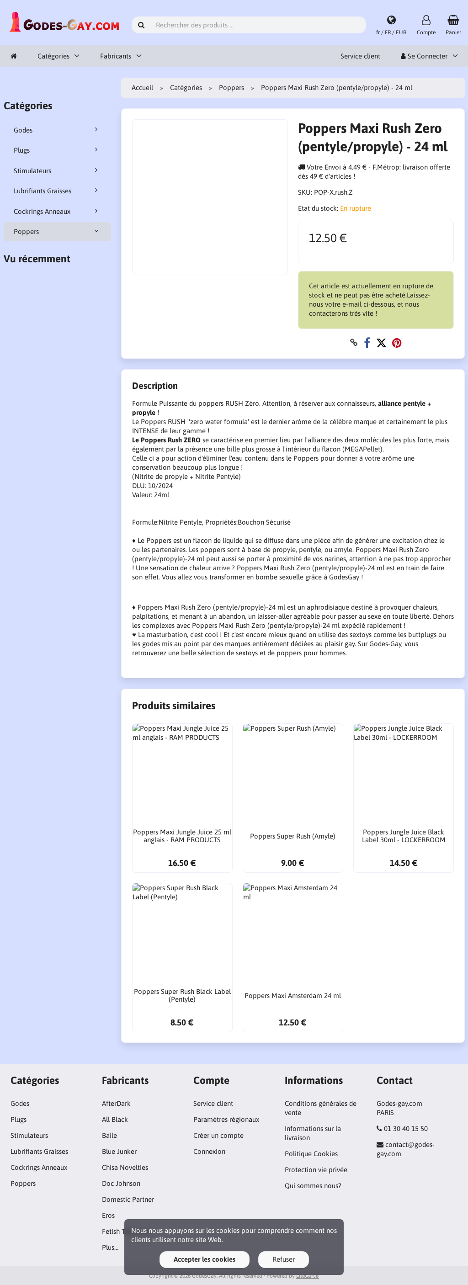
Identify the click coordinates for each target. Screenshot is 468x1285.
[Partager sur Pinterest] (397, 342)
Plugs (22, 150)
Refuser (283, 1259)
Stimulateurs (32, 171)
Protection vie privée (316, 1169)
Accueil (142, 87)
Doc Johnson (121, 1183)
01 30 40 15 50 (406, 1128)
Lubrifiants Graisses (42, 191)
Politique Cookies (311, 1154)
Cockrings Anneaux (42, 211)
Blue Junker (119, 1151)
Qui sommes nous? (313, 1185)
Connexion (209, 1151)
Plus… (110, 1247)
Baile (109, 1135)
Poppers (26, 231)
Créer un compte (218, 1135)
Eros (108, 1215)
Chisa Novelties (125, 1167)
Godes (23, 130)
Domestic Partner (128, 1199)
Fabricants (115, 56)
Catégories (53, 56)
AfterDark (116, 1103)
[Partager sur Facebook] (367, 342)
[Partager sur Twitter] (381, 342)
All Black (115, 1119)
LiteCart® (307, 1276)
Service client (360, 56)
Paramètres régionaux (226, 1119)
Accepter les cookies (204, 1259)
